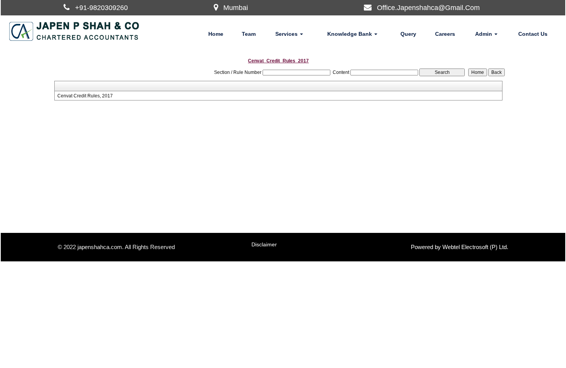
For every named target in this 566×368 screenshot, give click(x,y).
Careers (445, 34)
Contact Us (533, 34)
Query (408, 34)
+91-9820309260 (101, 8)
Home (215, 34)
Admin (484, 34)
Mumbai (235, 8)
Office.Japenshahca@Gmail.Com (428, 8)
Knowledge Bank (350, 34)
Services (287, 34)
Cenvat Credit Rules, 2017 (85, 96)
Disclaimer (264, 244)
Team (249, 34)
